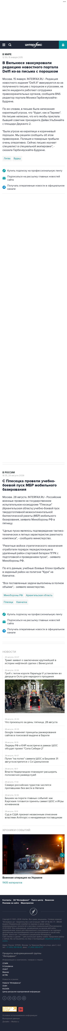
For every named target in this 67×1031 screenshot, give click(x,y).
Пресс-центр (37, 900)
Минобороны (35, 337)
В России (8, 208)
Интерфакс (33, 44)
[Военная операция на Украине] (33, 873)
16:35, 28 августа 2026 (13, 475)
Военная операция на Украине (22, 877)
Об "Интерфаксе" (21, 900)
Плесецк (8, 602)
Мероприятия (27, 903)
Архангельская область (39, 595)
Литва (7, 158)
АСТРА (5, 975)
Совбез (51, 337)
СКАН (4, 986)
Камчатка (21, 602)
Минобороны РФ (13, 595)
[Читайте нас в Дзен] (4, 998)
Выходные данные (11, 1018)
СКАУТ (5, 969)
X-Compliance (7, 966)
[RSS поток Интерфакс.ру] (19, 998)
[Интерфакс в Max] (24, 998)
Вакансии (49, 900)
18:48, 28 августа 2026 (13, 211)
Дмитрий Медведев (14, 337)
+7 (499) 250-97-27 (35, 947)
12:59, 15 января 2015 (12, 57)
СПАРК (5, 963)
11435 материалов (12, 882)
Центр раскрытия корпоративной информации (21, 992)
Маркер (5, 972)
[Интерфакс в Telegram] (9, 998)
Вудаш (17, 158)
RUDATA (5, 989)
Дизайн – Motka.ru (10, 1021)
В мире (7, 54)
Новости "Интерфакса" (11, 983)
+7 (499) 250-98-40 (14, 947)
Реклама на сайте (10, 903)
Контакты (6, 900)
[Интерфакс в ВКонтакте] (14, 998)
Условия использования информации (19, 1015)
